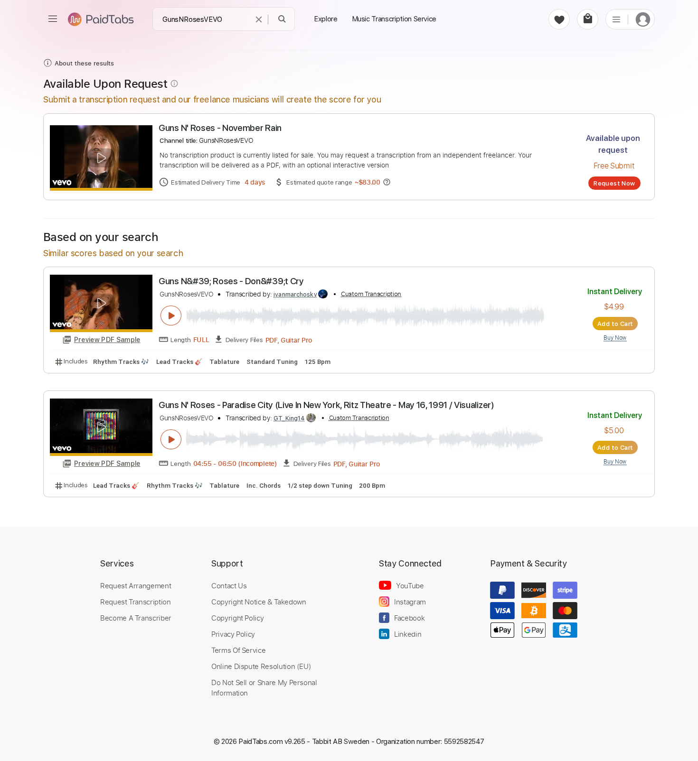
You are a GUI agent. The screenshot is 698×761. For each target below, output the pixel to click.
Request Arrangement (135, 585)
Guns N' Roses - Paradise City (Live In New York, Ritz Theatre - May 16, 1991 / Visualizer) (326, 404)
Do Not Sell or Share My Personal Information (264, 687)
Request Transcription (135, 601)
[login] (643, 19)
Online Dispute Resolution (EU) (261, 666)
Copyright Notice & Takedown (258, 601)
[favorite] (559, 19)
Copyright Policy (237, 617)
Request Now (614, 183)
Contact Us (228, 585)
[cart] (587, 19)
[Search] (282, 19)
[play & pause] (170, 315)
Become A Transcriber (135, 617)
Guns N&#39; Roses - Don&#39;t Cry (231, 281)
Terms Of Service (238, 650)
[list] (616, 19)
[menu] (52, 18)
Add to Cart (615, 323)
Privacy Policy (233, 634)
